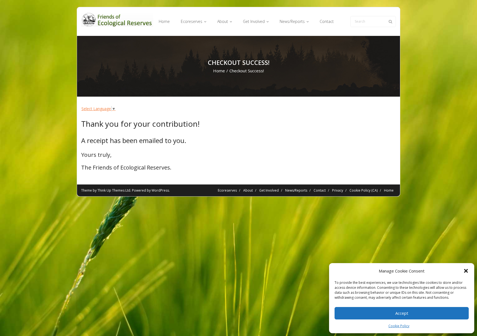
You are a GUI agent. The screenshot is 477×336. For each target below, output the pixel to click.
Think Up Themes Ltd (113, 190)
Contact (320, 190)
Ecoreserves (227, 190)
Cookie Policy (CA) (363, 190)
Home (219, 70)
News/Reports (296, 190)
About (248, 190)
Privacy (337, 190)
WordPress (160, 190)
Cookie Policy (398, 326)
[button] (466, 271)
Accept (401, 313)
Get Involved (269, 190)
